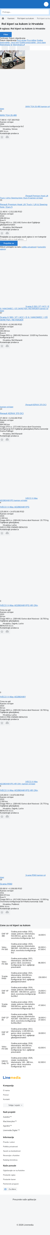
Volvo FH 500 (5, 948)
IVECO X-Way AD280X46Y (13, 697)
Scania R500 (4, 1005)
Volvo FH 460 (5, 963)
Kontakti (6, 1099)
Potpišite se (9, 243)
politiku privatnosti (29, 247)
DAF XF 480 (5, 935)
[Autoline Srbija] (17, 4)
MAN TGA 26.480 (8, 115)
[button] (46, 4)
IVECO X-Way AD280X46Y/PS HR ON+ (19, 605)
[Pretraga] (46, 12)
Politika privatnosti (10, 1147)
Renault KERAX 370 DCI (12, 413)
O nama (6, 1090)
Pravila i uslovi (9, 1142)
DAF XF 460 (5, 992)
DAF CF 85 (5, 1019)
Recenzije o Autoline (11, 1155)
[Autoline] (3, 18)
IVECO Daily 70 (5, 1062)
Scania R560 (6, 884)
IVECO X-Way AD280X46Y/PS (14, 507)
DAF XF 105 (5, 1033)
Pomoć (6, 1095)
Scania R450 (4, 977)
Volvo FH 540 (5, 1048)
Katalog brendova (10, 1160)
